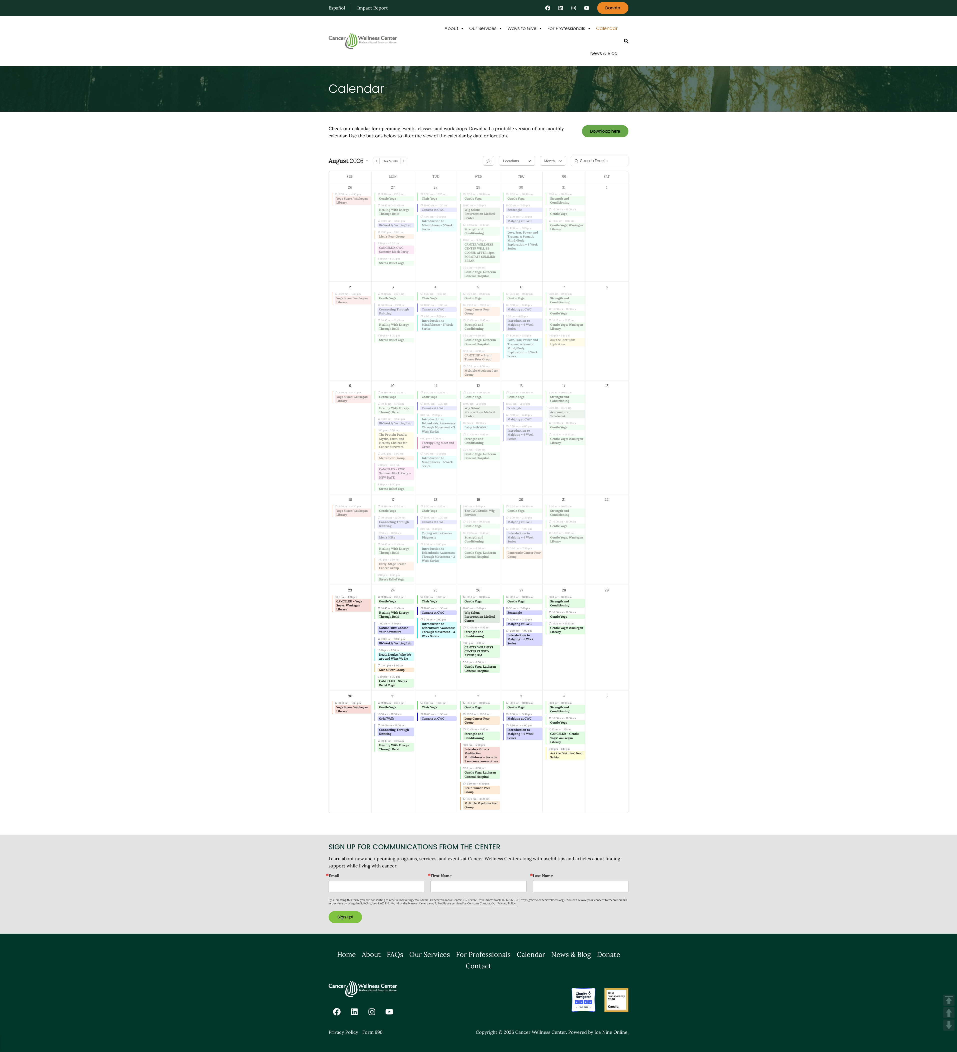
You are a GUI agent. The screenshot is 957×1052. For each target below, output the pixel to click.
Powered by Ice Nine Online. (598, 1032)
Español (337, 8)
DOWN (949, 1025)
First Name (441, 876)
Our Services (482, 28)
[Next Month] (404, 161)
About (451, 28)
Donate (612, 8)
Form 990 (372, 1032)
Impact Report (372, 8)
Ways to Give (521, 28)
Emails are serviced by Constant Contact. (464, 903)
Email (334, 876)
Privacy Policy (343, 1032)
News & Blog (604, 53)
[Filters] (488, 161)
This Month (390, 161)
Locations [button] (510, 161)
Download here (605, 131)
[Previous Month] (376, 161)
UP (949, 1012)
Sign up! (345, 917)
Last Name (543, 876)
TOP (949, 1000)
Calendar (607, 28)
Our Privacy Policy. (503, 903)
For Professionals (566, 28)
